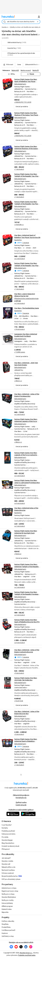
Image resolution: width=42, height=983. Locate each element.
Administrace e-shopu (9, 888)
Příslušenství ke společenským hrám (26, 299)
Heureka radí (6, 864)
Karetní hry (18, 240)
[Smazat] (38, 21)
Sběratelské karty (20, 84)
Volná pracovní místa (8, 834)
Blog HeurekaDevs (8, 843)
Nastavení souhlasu (8, 870)
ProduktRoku (6, 927)
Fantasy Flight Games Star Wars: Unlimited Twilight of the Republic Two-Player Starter (26, 566)
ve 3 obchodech (19, 476)
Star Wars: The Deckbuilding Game (26, 308)
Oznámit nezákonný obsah (10, 846)
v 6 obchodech (19, 734)
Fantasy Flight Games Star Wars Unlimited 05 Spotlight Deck (25, 532)
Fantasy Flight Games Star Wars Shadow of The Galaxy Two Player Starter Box (26, 115)
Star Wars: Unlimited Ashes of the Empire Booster (26, 509)
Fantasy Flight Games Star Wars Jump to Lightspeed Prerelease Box (27, 481)
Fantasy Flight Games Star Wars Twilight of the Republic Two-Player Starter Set (27, 176)
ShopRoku (5, 924)
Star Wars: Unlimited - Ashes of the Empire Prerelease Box (26, 395)
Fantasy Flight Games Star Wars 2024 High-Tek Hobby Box (25, 679)
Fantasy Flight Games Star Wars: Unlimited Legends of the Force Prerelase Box (25, 421)
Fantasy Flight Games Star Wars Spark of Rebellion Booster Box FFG (27, 621)
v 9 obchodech (19, 673)
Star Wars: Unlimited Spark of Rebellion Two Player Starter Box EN (27, 236)
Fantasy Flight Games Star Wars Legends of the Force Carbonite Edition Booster (25, 455)
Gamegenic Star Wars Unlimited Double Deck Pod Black (25, 335)
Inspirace (5, 933)
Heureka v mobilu (7, 861)
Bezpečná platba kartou (10, 876)
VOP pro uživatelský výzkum (11, 879)
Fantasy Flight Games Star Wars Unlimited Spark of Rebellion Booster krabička (25, 741)
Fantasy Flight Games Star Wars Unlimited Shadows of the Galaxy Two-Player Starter (26, 148)
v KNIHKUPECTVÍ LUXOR (22, 102)
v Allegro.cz (18, 381)
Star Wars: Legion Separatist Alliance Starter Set (24, 295)
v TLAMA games (19, 352)
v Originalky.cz (19, 225)
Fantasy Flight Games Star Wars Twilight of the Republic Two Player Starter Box (27, 204)
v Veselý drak (18, 701)
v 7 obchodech (19, 169)
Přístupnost (6, 849)
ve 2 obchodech (19, 259)
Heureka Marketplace (9, 897)
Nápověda (5, 912)
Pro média (5, 837)
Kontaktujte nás (21, 798)
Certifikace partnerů (8, 930)
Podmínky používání (8, 831)
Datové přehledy (7, 903)
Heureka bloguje (7, 840)
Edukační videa (7, 909)
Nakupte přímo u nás (8, 867)
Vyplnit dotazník (21, 805)
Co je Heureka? (7, 825)
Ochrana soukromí (8, 873)
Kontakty (5, 828)
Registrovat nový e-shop (10, 891)
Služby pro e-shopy (8, 894)
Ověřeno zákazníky (8, 921)
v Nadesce (17, 554)
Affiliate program (7, 906)
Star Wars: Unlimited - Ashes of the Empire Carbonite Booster (26, 651)
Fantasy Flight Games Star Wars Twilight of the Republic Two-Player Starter (27, 265)
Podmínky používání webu (26, 955)
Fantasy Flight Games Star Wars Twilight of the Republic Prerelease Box (26, 594)
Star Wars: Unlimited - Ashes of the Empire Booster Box (26, 712)
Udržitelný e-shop (8, 936)
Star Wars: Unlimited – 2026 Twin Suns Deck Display (26, 364)
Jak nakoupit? (6, 858)
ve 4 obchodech (19, 503)
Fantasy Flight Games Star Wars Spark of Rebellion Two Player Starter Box (25, 81)
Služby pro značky (8, 900)
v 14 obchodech (19, 329)
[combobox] (21, 21)
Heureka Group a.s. (26, 953)
